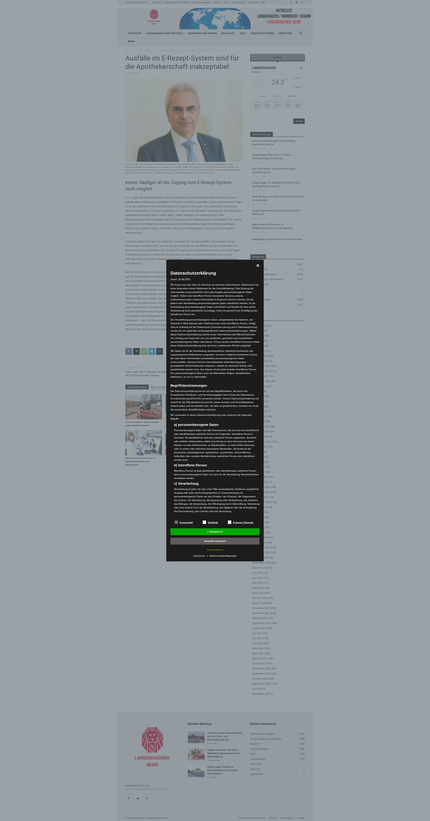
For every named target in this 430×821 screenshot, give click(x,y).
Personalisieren (215, 549)
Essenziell (186, 522)
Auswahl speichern (215, 541)
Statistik (213, 522)
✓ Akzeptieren (215, 531)
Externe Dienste (243, 522)
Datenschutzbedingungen (223, 555)
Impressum (199, 555)
